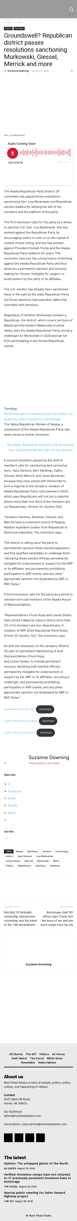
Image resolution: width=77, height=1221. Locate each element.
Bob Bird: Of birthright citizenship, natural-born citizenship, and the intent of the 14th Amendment (20, 919)
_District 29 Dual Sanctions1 (19, 732)
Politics (19, 22)
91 (72, 70)
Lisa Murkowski (44, 856)
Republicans (24, 865)
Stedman (55, 865)
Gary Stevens (25, 856)
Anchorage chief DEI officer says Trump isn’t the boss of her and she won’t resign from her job (56, 919)
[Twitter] (17, 80)
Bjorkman (32, 851)
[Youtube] (40, 1137)
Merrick (29, 860)
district (9, 856)
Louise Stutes (13, 860)
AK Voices (10, 1168)
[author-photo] (38, 958)
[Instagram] (19, 1137)
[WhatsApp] (35, 80)
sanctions (40, 865)
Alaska (19, 851)
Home (7, 22)
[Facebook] (8, 80)
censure (46, 851)
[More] (44, 80)
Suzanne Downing (18, 70)
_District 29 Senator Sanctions (20, 720)
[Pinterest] (26, 80)
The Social (11, 1186)
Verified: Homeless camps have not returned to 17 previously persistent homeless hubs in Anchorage (37, 1178)
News (56, 860)
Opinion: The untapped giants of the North (36, 1163)
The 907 (9, 1201)
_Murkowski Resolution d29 (19, 709)
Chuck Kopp (61, 851)
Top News (19, 28)
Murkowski (43, 860)
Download (45, 709)
